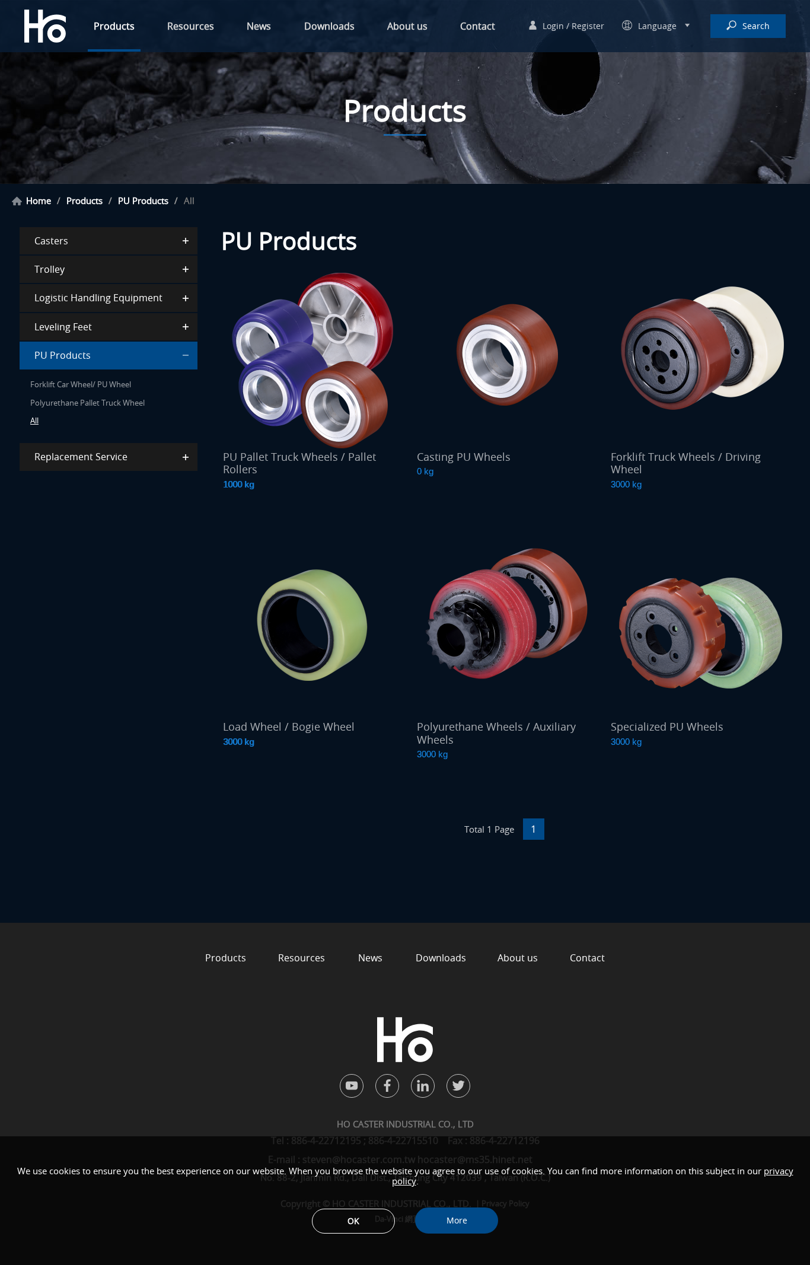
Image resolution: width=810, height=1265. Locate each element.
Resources (190, 26)
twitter (458, 1086)
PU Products (143, 201)
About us (407, 26)
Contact (477, 26)
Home (38, 201)
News (259, 26)
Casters (51, 240)
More (457, 1220)
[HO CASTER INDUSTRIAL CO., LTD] (45, 26)
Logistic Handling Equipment (98, 297)
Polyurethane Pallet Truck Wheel (87, 402)
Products (114, 26)
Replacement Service (80, 456)
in (423, 1086)
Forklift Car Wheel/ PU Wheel (80, 384)
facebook (387, 1086)
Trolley (49, 269)
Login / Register (573, 25)
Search (756, 25)
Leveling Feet (63, 326)
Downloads (329, 26)
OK (353, 1220)
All (34, 420)
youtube (351, 1086)
